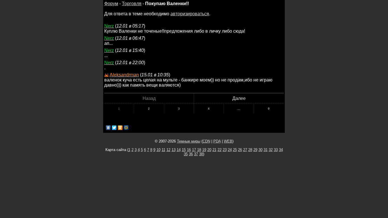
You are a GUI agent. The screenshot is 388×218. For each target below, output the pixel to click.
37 (196, 154)
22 (220, 150)
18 (199, 150)
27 (245, 150)
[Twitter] (114, 127)
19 (204, 150)
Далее (239, 98)
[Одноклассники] (120, 127)
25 (235, 150)
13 (174, 150)
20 (209, 150)
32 (271, 150)
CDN (206, 141)
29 (255, 150)
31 (266, 150)
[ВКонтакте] (108, 127)
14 (179, 150)
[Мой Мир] (126, 127)
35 (186, 154)
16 (189, 150)
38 (201, 154)
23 (225, 150)
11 (163, 150)
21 (214, 150)
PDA (217, 141)
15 (184, 150)
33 (276, 150)
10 (158, 150)
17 (194, 150)
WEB (228, 141)
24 (230, 150)
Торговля (131, 3)
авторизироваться (189, 13)
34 (281, 150)
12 (168, 150)
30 (260, 150)
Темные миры (188, 141)
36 (191, 154)
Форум (111, 3)
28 (250, 150)
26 (240, 150)
